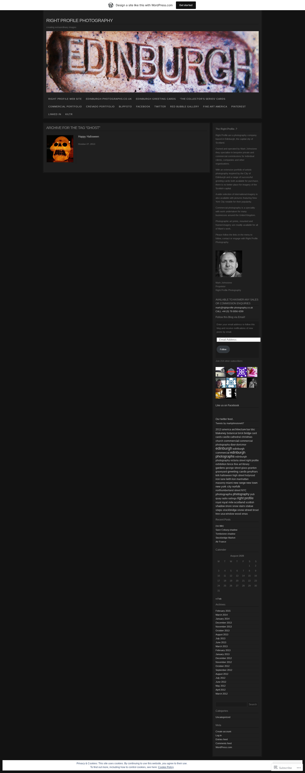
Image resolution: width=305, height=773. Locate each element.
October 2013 (222, 630)
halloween (226, 475)
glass (244, 467)
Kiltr (69, 114)
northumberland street (228, 490)
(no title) (220, 526)
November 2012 (224, 662)
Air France (221, 541)
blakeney (221, 433)
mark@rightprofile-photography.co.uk (234, 307)
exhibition (221, 464)
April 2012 (221, 689)
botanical (232, 433)
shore (228, 506)
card (254, 433)
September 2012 (224, 670)
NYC (243, 490)
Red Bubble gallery (184, 106)
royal (218, 502)
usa (223, 513)
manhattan (243, 479)
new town (251, 482)
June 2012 (221, 682)
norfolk (236, 486)
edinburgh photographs (230, 454)
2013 (218, 429)
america (226, 429)
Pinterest (238, 106)
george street (233, 467)
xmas (245, 513)
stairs (242, 506)
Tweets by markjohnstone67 (230, 423)
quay (218, 498)
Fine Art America (215, 106)
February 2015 (223, 611)
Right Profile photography (79, 20)
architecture (239, 429)
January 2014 (222, 618)
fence (230, 464)
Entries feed (222, 739)
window (230, 513)
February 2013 (223, 650)
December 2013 (224, 622)
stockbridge (230, 510)
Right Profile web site (65, 99)
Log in (219, 735)
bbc (253, 429)
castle (226, 436)
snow (235, 506)
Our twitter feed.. (225, 419)
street (248, 510)
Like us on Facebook (227, 405)
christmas (247, 437)
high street (238, 475)
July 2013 (220, 638)
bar (248, 429)
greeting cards (237, 471)
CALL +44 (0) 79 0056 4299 (229, 311)
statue (249, 506)
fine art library (241, 464)
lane (223, 479)
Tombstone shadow (225, 534)
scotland (239, 502)
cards (219, 437)
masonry (220, 482)
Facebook (143, 106)
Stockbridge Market (225, 537)
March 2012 (222, 693)
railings (232, 498)
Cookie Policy (166, 767)
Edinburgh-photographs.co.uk (109, 99)
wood (238, 513)
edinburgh (224, 448)
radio (225, 498)
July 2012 (220, 678)
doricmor (241, 444)
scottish (250, 502)
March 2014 (222, 614)
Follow (223, 349)
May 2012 (221, 686)
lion (234, 479)
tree (218, 513)
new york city (224, 486)
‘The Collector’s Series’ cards (202, 99)
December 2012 (224, 658)
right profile (245, 498)
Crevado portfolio (100, 106)
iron (218, 479)
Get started (186, 5)
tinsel (256, 510)
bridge (247, 433)
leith (228, 479)
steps (219, 510)
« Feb (218, 599)
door (233, 444)
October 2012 (222, 666)
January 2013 (222, 654)
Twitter (160, 106)
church (219, 440)
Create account (223, 731)
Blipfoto (125, 106)
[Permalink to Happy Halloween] (60, 161)
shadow (220, 506)
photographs (224, 494)
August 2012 (222, 674)
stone (240, 510)
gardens (220, 467)
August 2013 (222, 634)
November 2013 (224, 626)
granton (252, 467)
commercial (231, 440)
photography (241, 494)
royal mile (227, 502)
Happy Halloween (88, 136)
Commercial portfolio (65, 106)
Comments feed (224, 743)
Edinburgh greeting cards (156, 99)
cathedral (235, 437)
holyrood (250, 475)
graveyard (221, 471)
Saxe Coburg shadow (226, 530)
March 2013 (222, 646)
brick (240, 433)
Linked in (54, 114)
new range (239, 482)
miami (229, 482)
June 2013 (221, 642)
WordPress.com (224, 747)
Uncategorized (223, 717)
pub (252, 494)
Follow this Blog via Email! (230, 317)
